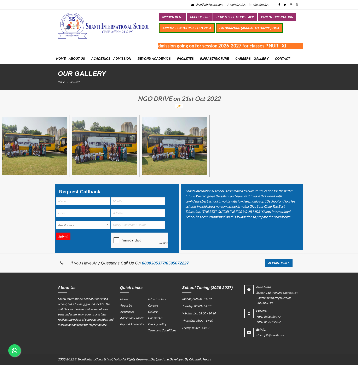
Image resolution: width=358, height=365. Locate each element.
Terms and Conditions (162, 330)
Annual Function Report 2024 (186, 28)
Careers (243, 58)
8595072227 (238, 4)
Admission (122, 58)
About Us (77, 58)
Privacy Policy (157, 324)
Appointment (172, 17)
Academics (100, 58)
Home (61, 58)
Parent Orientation (277, 17)
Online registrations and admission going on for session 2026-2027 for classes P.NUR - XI (191, 46)
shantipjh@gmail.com (209, 4)
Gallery (261, 58)
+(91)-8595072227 (268, 322)
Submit (63, 236)
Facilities (185, 58)
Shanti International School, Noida (99, 359)
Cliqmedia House (200, 359)
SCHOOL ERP (199, 17)
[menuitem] (172, 17)
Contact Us (155, 318)
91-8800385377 (258, 4)
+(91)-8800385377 (268, 316)
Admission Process (132, 318)
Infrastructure (214, 58)
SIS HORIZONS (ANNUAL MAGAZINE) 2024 (249, 28)
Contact (282, 58)
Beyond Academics (154, 58)
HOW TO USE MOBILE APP (235, 17)
